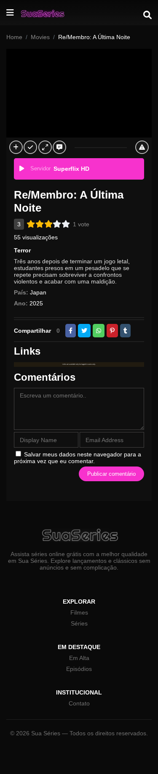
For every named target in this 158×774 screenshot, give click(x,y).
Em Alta (79, 658)
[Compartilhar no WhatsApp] (98, 330)
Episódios (79, 668)
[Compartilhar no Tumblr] (125, 330)
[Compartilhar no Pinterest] (112, 330)
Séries (79, 623)
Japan (38, 292)
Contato (79, 703)
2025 (36, 303)
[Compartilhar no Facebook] (70, 330)
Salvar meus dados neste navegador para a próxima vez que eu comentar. (77, 457)
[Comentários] (59, 147)
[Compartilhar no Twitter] (84, 330)
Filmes (79, 612)
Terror (22, 250)
